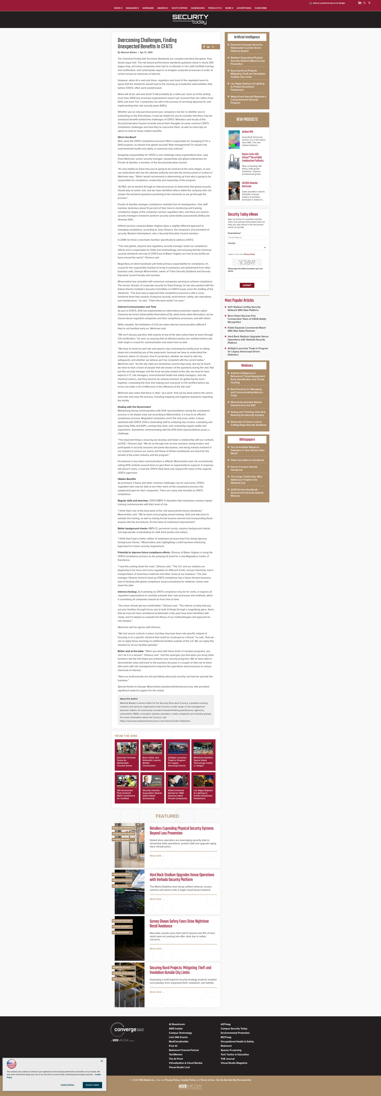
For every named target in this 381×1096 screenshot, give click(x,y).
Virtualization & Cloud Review (185, 1063)
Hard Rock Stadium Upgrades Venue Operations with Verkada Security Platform (182, 877)
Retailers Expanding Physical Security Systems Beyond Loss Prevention (182, 831)
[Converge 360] (127, 1030)
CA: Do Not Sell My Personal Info (233, 1080)
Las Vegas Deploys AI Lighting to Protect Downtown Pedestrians (203, 794)
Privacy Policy (249, 254)
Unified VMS (247, 132)
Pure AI (173, 1045)
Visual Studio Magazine (234, 1063)
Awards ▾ (162, 8)
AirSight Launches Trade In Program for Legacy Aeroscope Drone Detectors (177, 763)
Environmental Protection (235, 1032)
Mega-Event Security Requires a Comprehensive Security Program (248, 99)
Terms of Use (208, 1080)
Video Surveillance (122, 880)
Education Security (122, 921)
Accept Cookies (92, 1085)
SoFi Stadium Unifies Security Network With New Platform (244, 308)
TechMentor (175, 1054)
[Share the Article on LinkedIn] (208, 47)
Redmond (226, 1045)
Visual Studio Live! (179, 1067)
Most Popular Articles (239, 300)
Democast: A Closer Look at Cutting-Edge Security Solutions (248, 423)
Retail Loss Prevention (123, 828)
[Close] (102, 1061)
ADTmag (226, 1024)
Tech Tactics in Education (235, 1054)
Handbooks (198, 8)
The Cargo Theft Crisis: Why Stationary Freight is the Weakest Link (246, 479)
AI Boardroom (177, 1024)
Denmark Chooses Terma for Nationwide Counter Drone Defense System (126, 763)
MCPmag (226, 1037)
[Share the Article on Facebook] (203, 47)
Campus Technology (180, 1032)
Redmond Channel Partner (184, 1050)
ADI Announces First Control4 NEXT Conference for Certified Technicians (126, 795)
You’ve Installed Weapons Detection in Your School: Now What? (248, 450)
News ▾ (118, 8)
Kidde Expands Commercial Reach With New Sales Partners (247, 329)
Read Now (155, 855)
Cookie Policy (188, 1080)
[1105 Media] (122, 1040)
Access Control (120, 886)
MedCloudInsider (179, 1041)
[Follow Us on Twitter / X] (364, 3)
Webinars (148, 8)
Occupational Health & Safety (237, 1041)
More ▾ (229, 8)
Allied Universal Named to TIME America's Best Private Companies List (177, 795)
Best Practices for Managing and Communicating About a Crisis (247, 392)
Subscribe (261, 8)
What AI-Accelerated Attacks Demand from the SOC (246, 404)
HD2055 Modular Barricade (250, 185)
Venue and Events (121, 874)
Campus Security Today (234, 1028)
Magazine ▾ (132, 8)
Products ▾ (215, 8)
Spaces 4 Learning (231, 1050)
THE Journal (228, 1058)
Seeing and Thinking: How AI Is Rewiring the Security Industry (248, 413)
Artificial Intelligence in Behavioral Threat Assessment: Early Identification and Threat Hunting (248, 378)
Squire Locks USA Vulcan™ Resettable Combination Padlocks (253, 157)
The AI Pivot (176, 1058)
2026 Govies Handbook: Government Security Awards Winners (247, 492)
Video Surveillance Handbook (247, 460)
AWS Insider (176, 1028)
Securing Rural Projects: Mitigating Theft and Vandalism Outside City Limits (180, 970)
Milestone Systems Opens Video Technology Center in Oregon (203, 761)
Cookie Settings (67, 1085)
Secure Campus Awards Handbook (244, 468)
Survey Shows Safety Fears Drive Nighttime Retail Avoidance (179, 924)
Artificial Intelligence (123, 834)
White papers (179, 8)
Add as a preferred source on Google (329, 3)
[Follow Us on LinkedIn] (359, 3)
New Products (247, 119)
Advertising (244, 8)
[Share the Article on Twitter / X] (212, 47)
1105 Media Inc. (146, 1080)
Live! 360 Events (178, 1037)
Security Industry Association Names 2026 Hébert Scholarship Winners (152, 795)
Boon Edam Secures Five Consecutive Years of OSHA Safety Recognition (247, 319)
